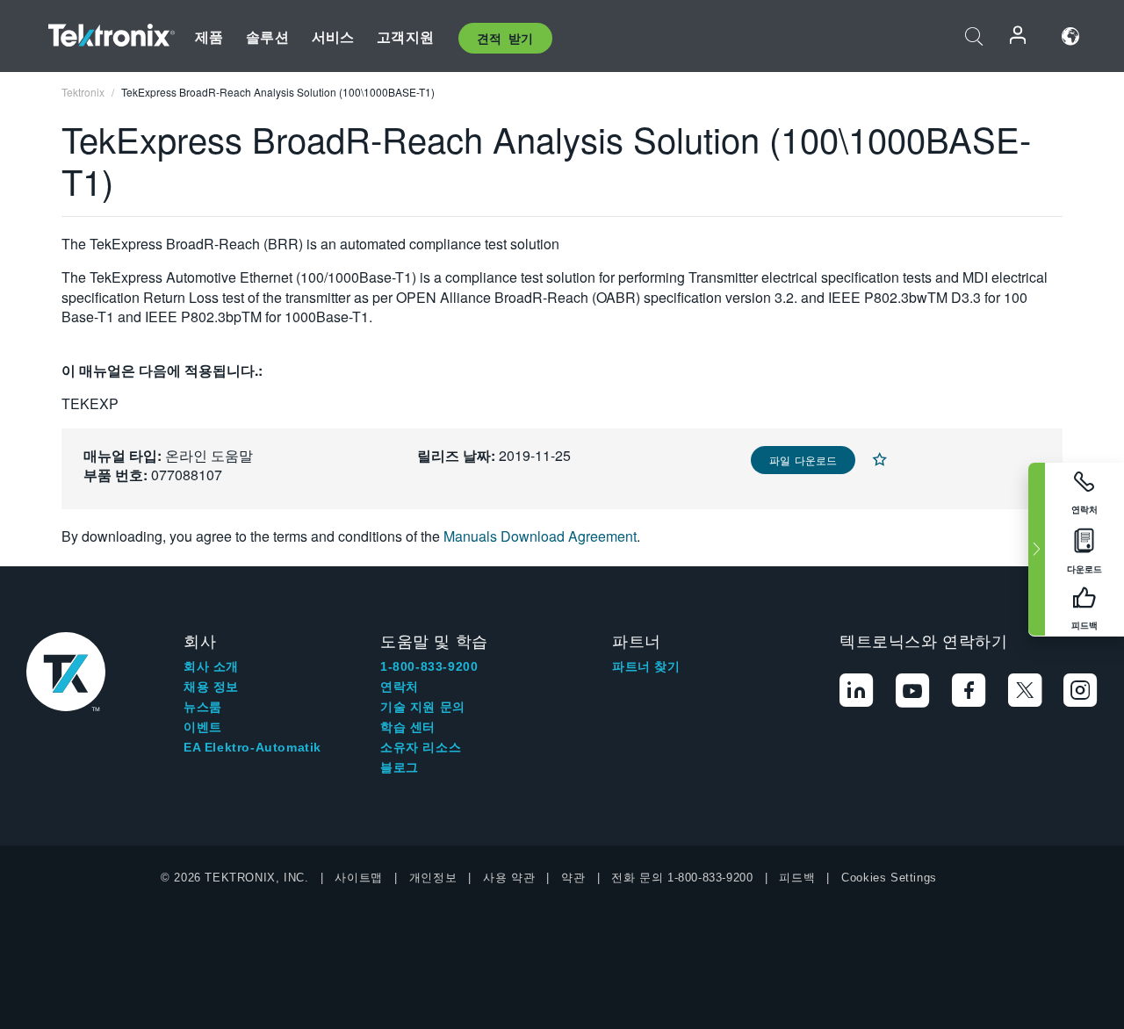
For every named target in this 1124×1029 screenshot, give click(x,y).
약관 (573, 877)
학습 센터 (408, 727)
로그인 (1018, 36)
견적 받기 (505, 38)
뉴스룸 (203, 707)
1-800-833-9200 (429, 666)
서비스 (333, 36)
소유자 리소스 (420, 747)
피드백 (797, 877)
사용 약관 (509, 877)
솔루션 (267, 36)
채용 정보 (211, 687)
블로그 (399, 767)
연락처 (399, 687)
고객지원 (405, 36)
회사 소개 (211, 666)
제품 (209, 36)
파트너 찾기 (646, 666)
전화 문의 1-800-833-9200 (682, 877)
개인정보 (433, 877)
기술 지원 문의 (422, 707)
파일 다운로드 (803, 459)
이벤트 (203, 727)
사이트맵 (358, 877)
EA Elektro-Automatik (252, 747)
